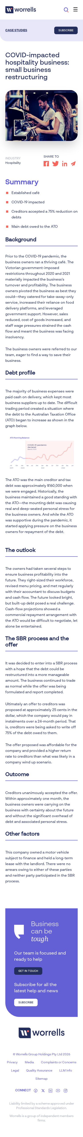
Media (29, 1062)
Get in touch (28, 971)
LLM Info (65, 1070)
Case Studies (16, 30)
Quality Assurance (39, 1070)
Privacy (12, 1062)
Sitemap (41, 1078)
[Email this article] (73, 163)
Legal (15, 1070)
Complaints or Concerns (58, 1062)
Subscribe (65, 30)
